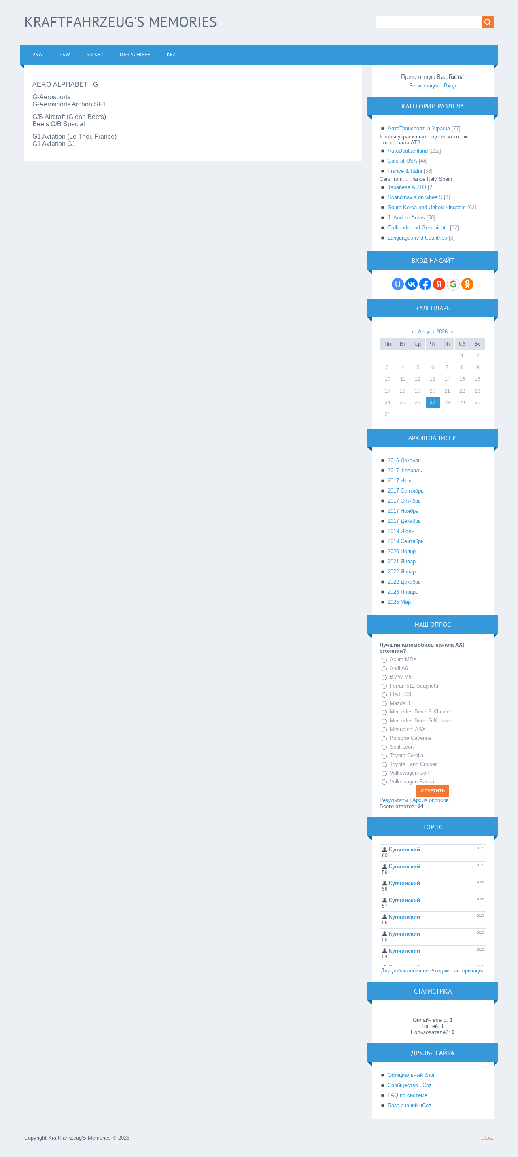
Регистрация (424, 86)
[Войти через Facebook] (425, 284)
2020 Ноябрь (403, 551)
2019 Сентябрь (406, 541)
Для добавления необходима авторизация (432, 971)
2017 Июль (401, 481)
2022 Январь (403, 572)
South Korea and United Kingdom (427, 207)
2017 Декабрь (404, 521)
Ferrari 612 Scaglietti (414, 686)
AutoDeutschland (408, 151)
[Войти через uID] (398, 284)
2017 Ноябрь (403, 511)
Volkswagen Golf (409, 773)
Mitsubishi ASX (408, 729)
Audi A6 (399, 668)
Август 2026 (433, 332)
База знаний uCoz (409, 1105)
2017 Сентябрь (406, 491)
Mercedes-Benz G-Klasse (420, 721)
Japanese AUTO (407, 187)
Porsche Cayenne (410, 738)
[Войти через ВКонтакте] (411, 284)
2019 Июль (401, 531)
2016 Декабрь (404, 460)
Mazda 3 (400, 703)
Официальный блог (411, 1075)
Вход (450, 86)
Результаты (394, 800)
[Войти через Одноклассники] (467, 284)
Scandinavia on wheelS (415, 197)
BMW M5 (401, 677)
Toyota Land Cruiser (413, 764)
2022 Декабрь (404, 582)
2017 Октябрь (404, 501)
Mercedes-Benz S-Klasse (420, 712)
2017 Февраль (405, 470)
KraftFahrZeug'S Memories (120, 21)
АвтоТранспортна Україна (419, 128)
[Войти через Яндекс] (439, 284)
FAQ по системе (407, 1095)
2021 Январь (403, 561)
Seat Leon (402, 747)
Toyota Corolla (406, 755)
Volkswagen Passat (413, 782)
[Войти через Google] (453, 284)
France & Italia (405, 171)
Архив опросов (430, 800)
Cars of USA (402, 161)
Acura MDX (403, 659)
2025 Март (400, 602)
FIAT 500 (400, 694)
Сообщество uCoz (410, 1085)
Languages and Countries (417, 238)
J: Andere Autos (406, 217)
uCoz (488, 1138)
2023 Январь (403, 592)
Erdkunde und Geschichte (418, 228)
